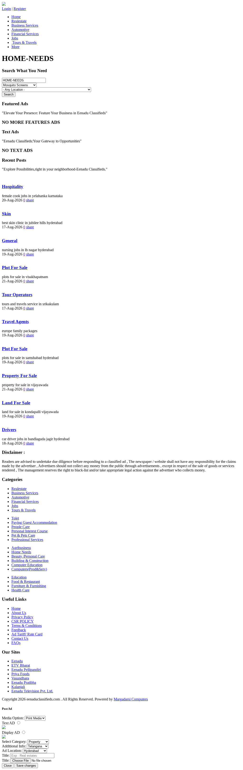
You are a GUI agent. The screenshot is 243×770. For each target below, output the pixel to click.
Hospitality (12, 186)
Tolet (15, 518)
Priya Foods (20, 674)
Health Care (20, 590)
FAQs (15, 643)
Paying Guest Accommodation (34, 522)
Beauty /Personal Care (28, 556)
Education (19, 577)
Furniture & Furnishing (28, 586)
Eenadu (17, 661)
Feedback (18, 630)
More (15, 47)
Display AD (11, 732)
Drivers (9, 429)
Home (16, 17)
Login (6, 9)
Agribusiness (21, 548)
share (30, 200)
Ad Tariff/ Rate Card (26, 634)
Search (9, 94)
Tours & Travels (24, 42)
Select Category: (14, 742)
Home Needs (21, 552)
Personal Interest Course (29, 531)
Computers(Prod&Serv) (29, 569)
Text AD (9, 723)
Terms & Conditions (26, 626)
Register (20, 9)
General (9, 240)
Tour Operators (17, 294)
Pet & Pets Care (23, 535)
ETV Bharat (20, 665)
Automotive (20, 30)
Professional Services (27, 540)
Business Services (24, 25)
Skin (6, 213)
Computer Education (26, 565)
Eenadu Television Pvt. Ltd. (32, 691)
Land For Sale (16, 402)
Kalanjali (18, 687)
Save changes (26, 765)
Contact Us (19, 638)
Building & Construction (29, 561)
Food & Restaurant (25, 582)
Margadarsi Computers (131, 699)
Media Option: (13, 718)
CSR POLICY (22, 621)
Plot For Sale (14, 267)
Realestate (19, 21)
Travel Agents (15, 321)
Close (8, 765)
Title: (5, 755)
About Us (18, 613)
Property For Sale (19, 375)
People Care (20, 527)
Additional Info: (14, 746)
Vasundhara (20, 678)
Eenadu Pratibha (23, 682)
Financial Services (25, 34)
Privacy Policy (22, 617)
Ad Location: (12, 751)
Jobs (14, 38)
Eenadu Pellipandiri (26, 670)
